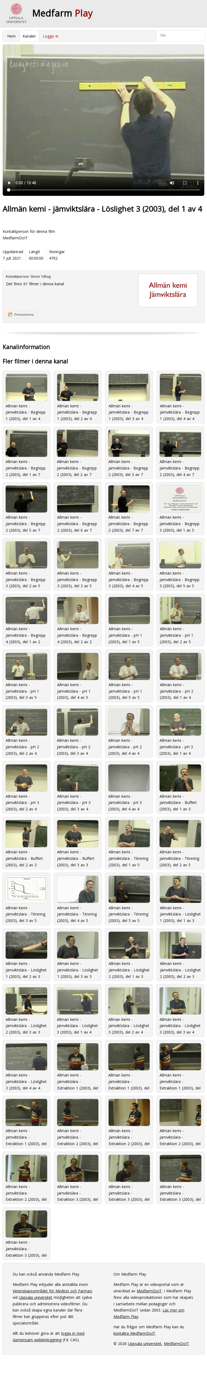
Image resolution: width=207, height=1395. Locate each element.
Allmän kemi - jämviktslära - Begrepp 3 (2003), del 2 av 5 (26, 579)
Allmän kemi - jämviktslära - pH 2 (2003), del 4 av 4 (125, 746)
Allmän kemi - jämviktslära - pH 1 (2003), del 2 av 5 (176, 634)
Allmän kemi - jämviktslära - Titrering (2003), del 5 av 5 (128, 913)
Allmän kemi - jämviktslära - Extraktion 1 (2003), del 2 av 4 (128, 1080)
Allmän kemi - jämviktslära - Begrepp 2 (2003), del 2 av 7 (77, 467)
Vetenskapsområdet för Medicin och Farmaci (52, 1290)
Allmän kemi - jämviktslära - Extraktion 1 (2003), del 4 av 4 (26, 1136)
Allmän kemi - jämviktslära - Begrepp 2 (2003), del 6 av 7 (77, 523)
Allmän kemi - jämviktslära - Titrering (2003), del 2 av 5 (179, 857)
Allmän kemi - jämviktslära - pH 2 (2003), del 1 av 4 (176, 690)
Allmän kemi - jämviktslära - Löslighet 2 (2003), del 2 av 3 (180, 969)
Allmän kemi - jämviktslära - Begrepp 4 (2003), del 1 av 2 (26, 634)
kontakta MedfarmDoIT (134, 1333)
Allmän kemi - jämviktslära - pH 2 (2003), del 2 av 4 (22, 746)
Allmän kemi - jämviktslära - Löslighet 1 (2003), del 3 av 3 (77, 969)
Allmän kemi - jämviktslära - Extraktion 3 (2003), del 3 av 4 (180, 1192)
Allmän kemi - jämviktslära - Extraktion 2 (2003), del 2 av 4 (129, 1136)
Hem (11, 36)
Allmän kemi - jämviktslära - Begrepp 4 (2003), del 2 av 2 (77, 634)
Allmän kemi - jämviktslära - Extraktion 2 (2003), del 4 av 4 (26, 1192)
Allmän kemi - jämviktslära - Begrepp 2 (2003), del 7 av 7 (128, 523)
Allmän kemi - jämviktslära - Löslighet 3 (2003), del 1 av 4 (77, 1025)
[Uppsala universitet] (16, 13)
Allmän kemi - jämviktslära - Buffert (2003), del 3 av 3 (75, 857)
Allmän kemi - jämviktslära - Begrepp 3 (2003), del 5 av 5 (179, 579)
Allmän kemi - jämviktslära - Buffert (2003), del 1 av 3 (178, 802)
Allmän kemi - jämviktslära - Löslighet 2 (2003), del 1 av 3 (129, 969)
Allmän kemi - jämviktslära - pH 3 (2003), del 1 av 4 (176, 746)
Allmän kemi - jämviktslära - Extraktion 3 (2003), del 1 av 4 (77, 1192)
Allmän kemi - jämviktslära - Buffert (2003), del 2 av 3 (24, 857)
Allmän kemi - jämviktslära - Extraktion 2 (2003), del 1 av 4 (77, 1136)
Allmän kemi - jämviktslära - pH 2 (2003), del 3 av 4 (73, 746)
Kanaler (29, 36)
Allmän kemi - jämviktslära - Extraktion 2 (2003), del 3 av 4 (180, 1136)
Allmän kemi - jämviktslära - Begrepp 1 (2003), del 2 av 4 (77, 411)
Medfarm (62, 13)
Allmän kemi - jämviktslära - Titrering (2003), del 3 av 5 (25, 913)
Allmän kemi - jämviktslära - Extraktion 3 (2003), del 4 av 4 (26, 1248)
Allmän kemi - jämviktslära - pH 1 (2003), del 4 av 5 (74, 690)
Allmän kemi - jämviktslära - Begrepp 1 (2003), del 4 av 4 (180, 411)
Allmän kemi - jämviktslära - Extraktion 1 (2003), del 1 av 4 (77, 1080)
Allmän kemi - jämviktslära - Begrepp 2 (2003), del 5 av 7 (26, 523)
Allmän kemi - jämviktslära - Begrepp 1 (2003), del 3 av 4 (129, 411)
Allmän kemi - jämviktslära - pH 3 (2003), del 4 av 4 (125, 802)
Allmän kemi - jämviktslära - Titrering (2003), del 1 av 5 (128, 857)
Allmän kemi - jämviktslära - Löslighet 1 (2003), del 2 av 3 (26, 969)
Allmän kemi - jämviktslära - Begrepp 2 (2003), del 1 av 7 (26, 467)
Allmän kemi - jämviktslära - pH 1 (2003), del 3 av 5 (22, 690)
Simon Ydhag (40, 276)
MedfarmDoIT (15, 237)
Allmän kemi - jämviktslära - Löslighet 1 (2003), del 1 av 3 (180, 913)
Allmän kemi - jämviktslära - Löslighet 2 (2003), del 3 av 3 (26, 1025)
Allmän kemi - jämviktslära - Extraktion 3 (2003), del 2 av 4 (129, 1192)
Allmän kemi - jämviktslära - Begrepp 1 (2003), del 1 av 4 (26, 411)
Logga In (50, 36)
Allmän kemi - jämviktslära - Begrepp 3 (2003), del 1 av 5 (179, 523)
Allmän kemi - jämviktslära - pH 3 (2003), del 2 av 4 (22, 802)
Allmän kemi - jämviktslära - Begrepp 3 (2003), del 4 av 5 (129, 579)
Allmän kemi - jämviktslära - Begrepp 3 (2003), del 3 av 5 (77, 579)
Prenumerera (24, 315)
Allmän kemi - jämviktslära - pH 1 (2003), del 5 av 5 (125, 690)
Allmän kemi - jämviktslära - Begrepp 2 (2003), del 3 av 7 (128, 467)
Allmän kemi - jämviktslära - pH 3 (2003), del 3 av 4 (74, 802)
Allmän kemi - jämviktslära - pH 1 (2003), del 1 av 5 (125, 634)
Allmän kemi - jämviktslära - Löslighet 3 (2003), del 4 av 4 (26, 1080)
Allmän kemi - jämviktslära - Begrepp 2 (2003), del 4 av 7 (179, 467)
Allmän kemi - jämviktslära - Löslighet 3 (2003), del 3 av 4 (180, 1025)
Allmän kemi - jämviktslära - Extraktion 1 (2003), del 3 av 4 (180, 1080)
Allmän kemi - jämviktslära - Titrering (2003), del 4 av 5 (77, 913)
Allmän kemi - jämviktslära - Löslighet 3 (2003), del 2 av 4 (128, 1025)
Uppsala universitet (35, 1297)
